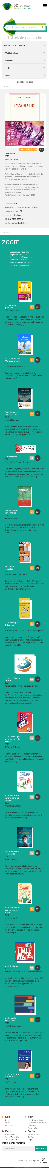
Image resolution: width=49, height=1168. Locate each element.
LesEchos (22, 223)
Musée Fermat (11, 456)
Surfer (31, 1131)
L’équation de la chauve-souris (12, 413)
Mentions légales (32, 1160)
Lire (7, 1116)
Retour (8, 86)
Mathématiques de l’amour (12, 623)
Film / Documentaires (35, 1120)
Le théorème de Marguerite (12, 852)
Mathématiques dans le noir (12, 1019)
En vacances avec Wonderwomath (13, 359)
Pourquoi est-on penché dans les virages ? (12, 797)
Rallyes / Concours (11, 1134)
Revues (7, 1123)
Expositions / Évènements (37, 1123)
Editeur (15, 223)
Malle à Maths (11, 966)
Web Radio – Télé (34, 1134)
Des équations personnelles (11, 511)
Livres (7, 1120)
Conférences (32, 1125)
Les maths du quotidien (10, 306)
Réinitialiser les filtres (24, 81)
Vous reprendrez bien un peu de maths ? (12, 910)
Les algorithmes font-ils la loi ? (12, 1075)
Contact (20, 1160)
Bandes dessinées (11, 1125)
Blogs (30, 1140)
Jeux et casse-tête (11, 1140)
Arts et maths (32, 1128)
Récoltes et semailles (10, 567)
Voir (30, 1116)
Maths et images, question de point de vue (13, 739)
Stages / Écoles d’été (12, 1137)
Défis (8, 1131)
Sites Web (31, 1137)
